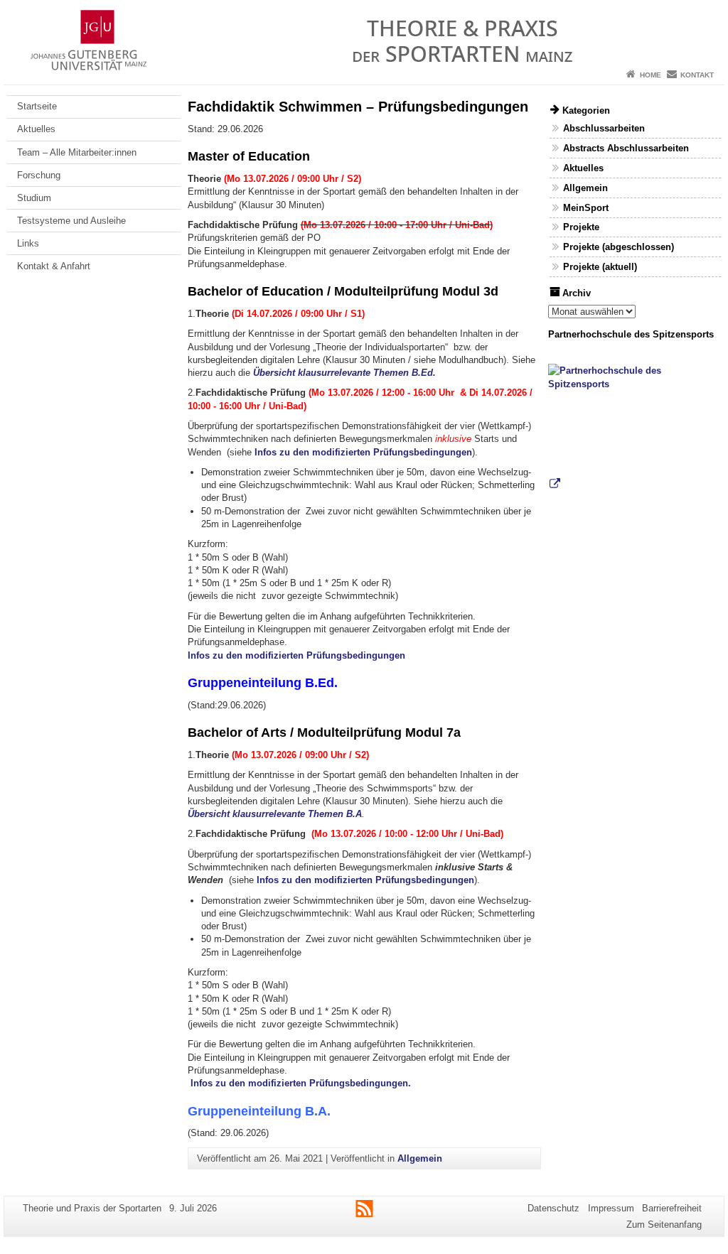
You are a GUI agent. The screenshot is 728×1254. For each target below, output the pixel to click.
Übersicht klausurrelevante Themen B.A (275, 814)
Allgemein (419, 1158)
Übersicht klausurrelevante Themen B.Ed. (344, 372)
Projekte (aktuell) (600, 266)
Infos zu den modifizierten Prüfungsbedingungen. (301, 1083)
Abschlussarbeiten (604, 128)
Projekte (581, 227)
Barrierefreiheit (672, 1208)
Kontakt (697, 75)
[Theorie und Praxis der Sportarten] (364, 32)
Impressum (611, 1208)
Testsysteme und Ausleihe (71, 220)
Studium (34, 198)
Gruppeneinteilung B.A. (259, 1111)
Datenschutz (553, 1208)
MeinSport (586, 207)
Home (650, 75)
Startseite (37, 106)
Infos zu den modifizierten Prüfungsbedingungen (363, 452)
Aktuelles (36, 129)
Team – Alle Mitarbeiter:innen (76, 152)
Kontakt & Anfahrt (53, 266)
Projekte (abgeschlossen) (618, 247)
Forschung (38, 175)
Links (28, 243)
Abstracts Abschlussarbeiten (626, 148)
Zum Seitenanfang (664, 1224)
